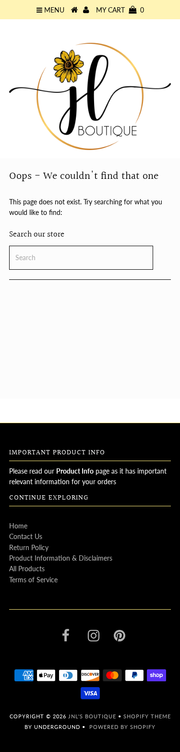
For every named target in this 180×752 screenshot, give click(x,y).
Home (18, 526)
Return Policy (28, 547)
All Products (27, 568)
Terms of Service (33, 580)
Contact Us (25, 536)
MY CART (120, 10)
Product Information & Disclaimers (60, 558)
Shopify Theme (147, 716)
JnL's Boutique (93, 716)
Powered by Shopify (122, 727)
